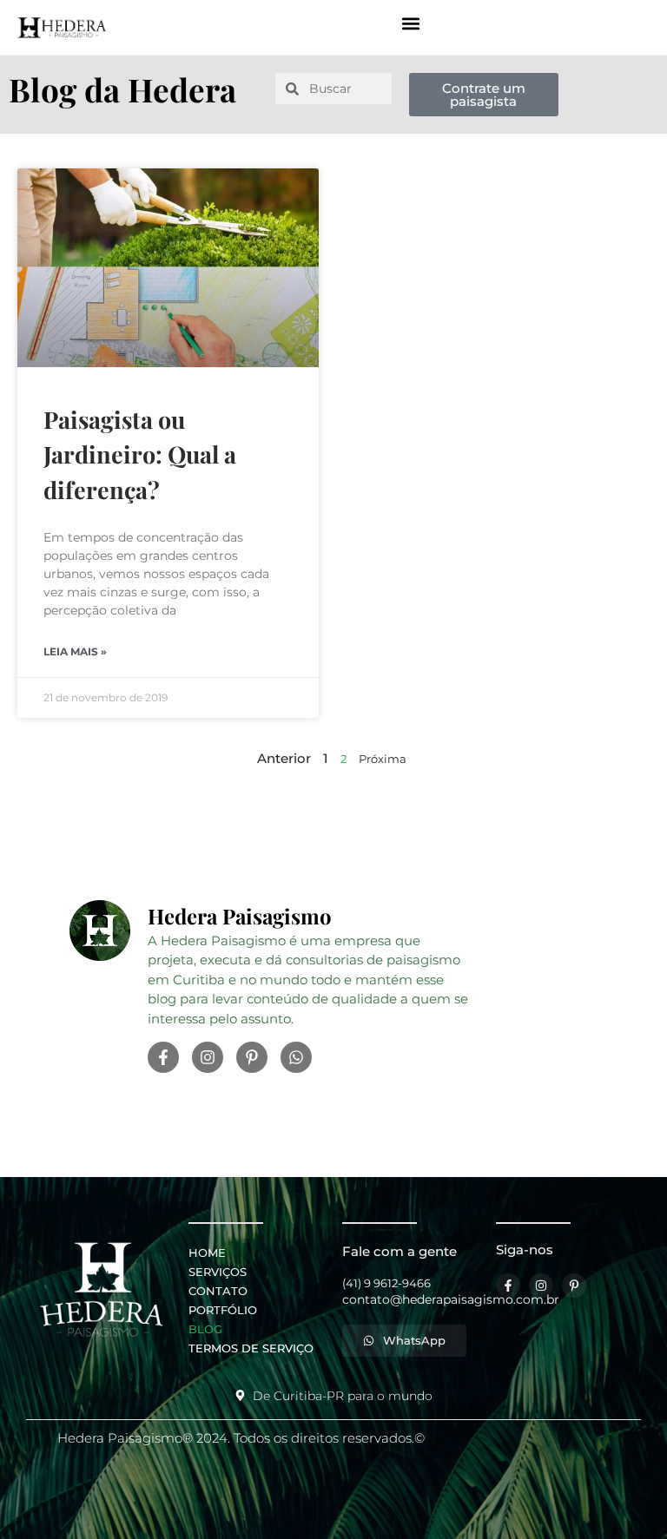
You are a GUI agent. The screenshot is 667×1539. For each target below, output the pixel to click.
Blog (205, 1329)
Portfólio (222, 1310)
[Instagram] (207, 1057)
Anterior (284, 758)
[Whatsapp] (296, 1057)
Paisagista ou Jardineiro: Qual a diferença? (139, 454)
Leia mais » (75, 651)
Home (207, 1252)
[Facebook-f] (163, 1057)
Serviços (217, 1272)
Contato (218, 1291)
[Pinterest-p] (251, 1057)
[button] (410, 23)
